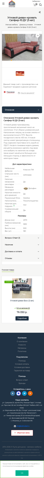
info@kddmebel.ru (22, 426)
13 (31, 60)
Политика (22, 351)
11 (27, 60)
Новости (22, 345)
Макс (18, 393)
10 (26, 60)
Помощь (22, 361)
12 (29, 60)
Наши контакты (22, 400)
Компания (22, 338)
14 (32, 60)
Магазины (22, 348)
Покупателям (22, 357)
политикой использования (12, 466)
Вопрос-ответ (22, 380)
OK (22, 473)
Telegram (24, 393)
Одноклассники (30, 393)
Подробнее (22, 318)
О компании (22, 341)
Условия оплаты (22, 364)
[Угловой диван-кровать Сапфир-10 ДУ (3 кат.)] (22, 48)
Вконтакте (12, 393)
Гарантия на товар (22, 371)
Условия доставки (22, 367)
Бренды (22, 383)
